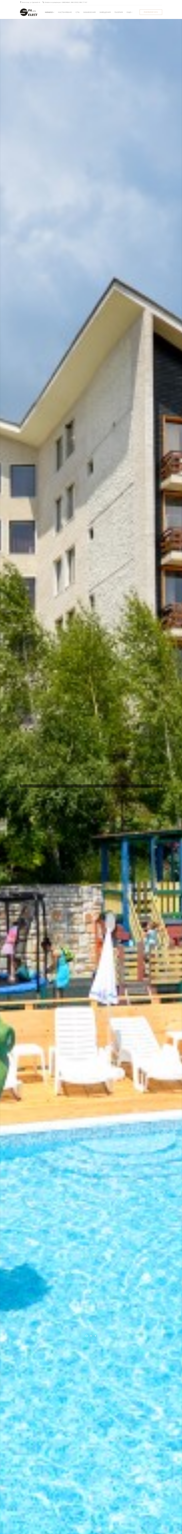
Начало (49, 12)
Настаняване (65, 12)
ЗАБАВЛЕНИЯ (89, 12)
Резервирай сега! (151, 12)
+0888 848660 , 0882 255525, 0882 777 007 (74, 2)
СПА (78, 12)
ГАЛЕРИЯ (118, 12)
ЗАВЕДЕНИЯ (105, 12)
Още (129, 12)
